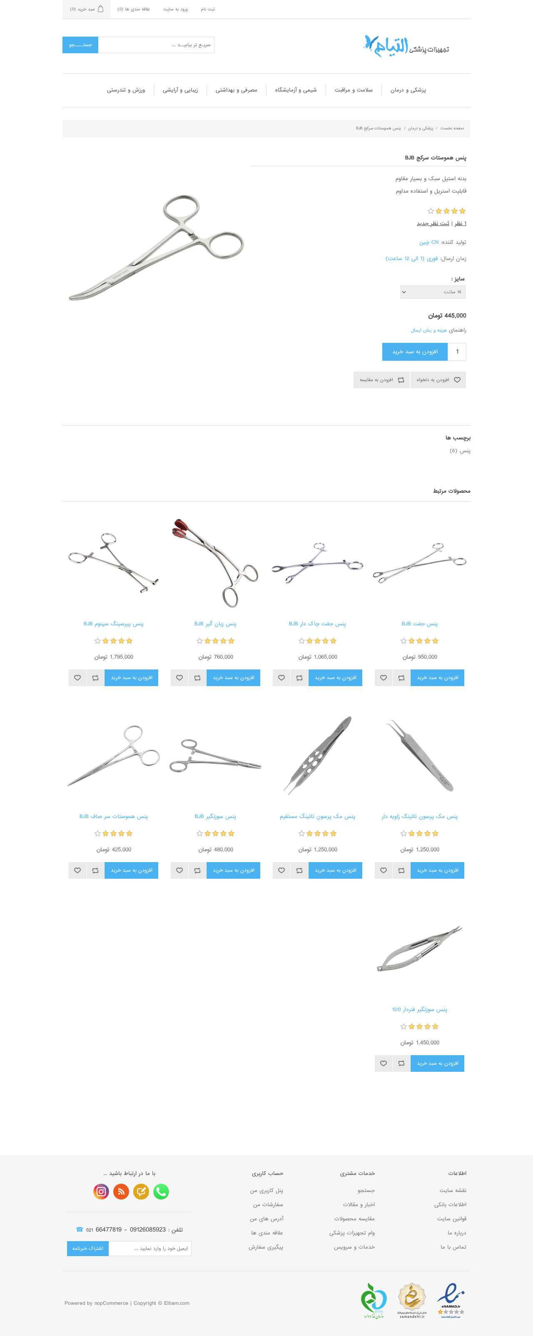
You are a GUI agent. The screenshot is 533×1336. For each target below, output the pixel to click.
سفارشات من (268, 1205)
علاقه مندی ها (267, 1233)
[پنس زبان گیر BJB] (215, 563)
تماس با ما (453, 1247)
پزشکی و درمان (408, 90)
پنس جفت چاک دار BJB (317, 624)
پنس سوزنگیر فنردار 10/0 (419, 1010)
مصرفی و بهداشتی (236, 90)
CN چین (429, 242)
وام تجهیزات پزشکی (352, 1233)
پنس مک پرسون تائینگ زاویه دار (420, 816)
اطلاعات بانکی (450, 1205)
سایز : (458, 279)
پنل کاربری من (266, 1191)
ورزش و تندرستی (126, 90)
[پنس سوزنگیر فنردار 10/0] (419, 948)
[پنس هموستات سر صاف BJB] (113, 756)
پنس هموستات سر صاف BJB (114, 816)
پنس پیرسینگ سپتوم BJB (114, 624)
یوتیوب (101, 1192)
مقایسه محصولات (354, 1219)
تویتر (141, 1192)
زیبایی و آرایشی (180, 90)
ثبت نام (208, 9)
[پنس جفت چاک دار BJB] (317, 563)
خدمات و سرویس (354, 1247)
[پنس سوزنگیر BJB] (215, 756)
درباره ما (457, 1233)
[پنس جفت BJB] (419, 563)
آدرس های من (266, 1219)
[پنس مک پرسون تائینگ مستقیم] (317, 756)
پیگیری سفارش (266, 1247)
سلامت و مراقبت (354, 90)
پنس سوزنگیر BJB (215, 816)
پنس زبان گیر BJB (215, 624)
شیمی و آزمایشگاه (296, 90)
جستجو (366, 1191)
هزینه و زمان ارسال (429, 330)
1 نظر (460, 224)
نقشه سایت (453, 1191)
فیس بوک (161, 1192)
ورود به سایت (175, 9)
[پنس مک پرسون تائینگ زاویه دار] (419, 756)
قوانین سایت (451, 1219)
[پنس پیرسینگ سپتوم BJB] (113, 563)
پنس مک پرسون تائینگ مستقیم (317, 816)
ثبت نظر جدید (433, 224)
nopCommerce (111, 1303)
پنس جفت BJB (420, 624)
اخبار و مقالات (359, 1205)
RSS (121, 1192)
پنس (465, 451)
